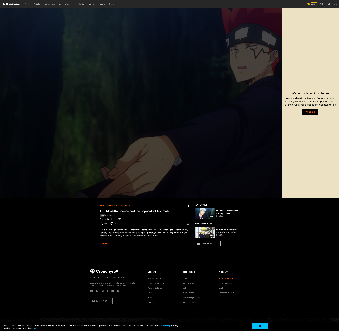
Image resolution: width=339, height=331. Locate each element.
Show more (105, 244)
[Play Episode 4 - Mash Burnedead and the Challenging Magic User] (217, 232)
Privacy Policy (164, 325)
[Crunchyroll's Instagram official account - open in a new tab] (102, 291)
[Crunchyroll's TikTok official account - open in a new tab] (112, 291)
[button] (66, 4)
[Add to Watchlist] (187, 206)
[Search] (321, 4)
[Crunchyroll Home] (104, 271)
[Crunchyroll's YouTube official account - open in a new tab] (91, 291)
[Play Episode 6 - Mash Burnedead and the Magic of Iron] (217, 213)
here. (33, 328)
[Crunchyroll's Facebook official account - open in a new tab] (97, 291)
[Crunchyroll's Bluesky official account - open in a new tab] (118, 291)
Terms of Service (316, 98)
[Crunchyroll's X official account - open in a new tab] (107, 291)
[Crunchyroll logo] (11, 4)
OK (260, 326)
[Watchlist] (328, 4)
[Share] (187, 224)
